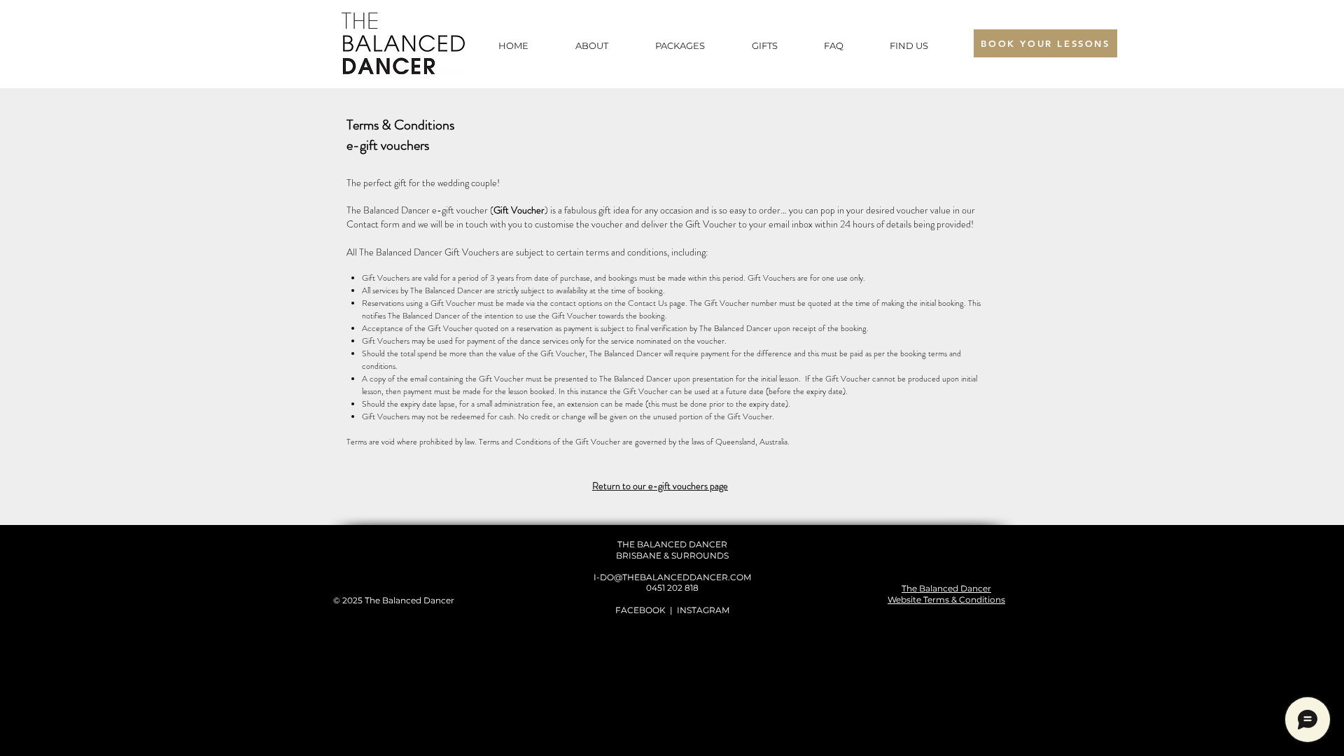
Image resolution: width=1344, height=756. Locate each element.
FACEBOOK (640, 610)
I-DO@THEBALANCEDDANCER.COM (672, 577)
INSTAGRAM (703, 610)
